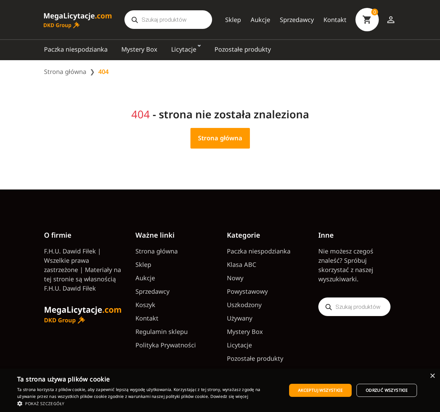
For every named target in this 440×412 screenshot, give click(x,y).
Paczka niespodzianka (76, 49)
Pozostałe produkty (242, 49)
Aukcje (260, 19)
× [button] (432, 376)
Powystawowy (247, 291)
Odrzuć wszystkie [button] (387, 390)
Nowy (235, 278)
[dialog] (220, 390)
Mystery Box (139, 49)
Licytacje (183, 49)
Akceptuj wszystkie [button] (320, 390)
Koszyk (145, 305)
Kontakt (334, 19)
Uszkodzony (244, 305)
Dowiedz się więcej (229, 396)
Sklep (233, 19)
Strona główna (65, 71)
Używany (239, 318)
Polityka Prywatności (165, 345)
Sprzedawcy (297, 19)
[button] (148, 403)
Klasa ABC (241, 264)
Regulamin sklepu (161, 331)
